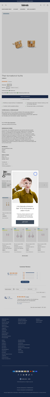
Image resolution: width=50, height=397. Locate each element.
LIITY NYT (25, 222)
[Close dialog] (35, 173)
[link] (25, 187)
